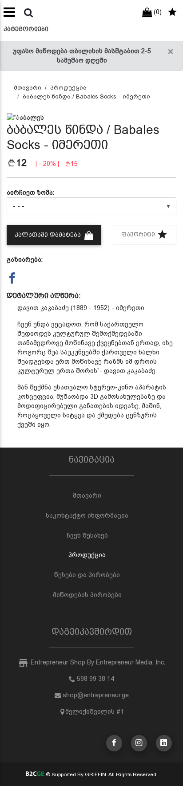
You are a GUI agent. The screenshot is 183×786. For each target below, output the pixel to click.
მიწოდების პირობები (87, 594)
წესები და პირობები (87, 574)
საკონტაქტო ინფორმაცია (87, 515)
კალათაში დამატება (49, 235)
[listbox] (91, 206)
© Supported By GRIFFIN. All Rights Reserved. (100, 774)
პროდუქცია (68, 87)
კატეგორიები (26, 28)
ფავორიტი (139, 234)
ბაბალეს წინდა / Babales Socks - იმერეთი (86, 96)
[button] (19, 117)
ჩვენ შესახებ (87, 535)
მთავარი (27, 87)
